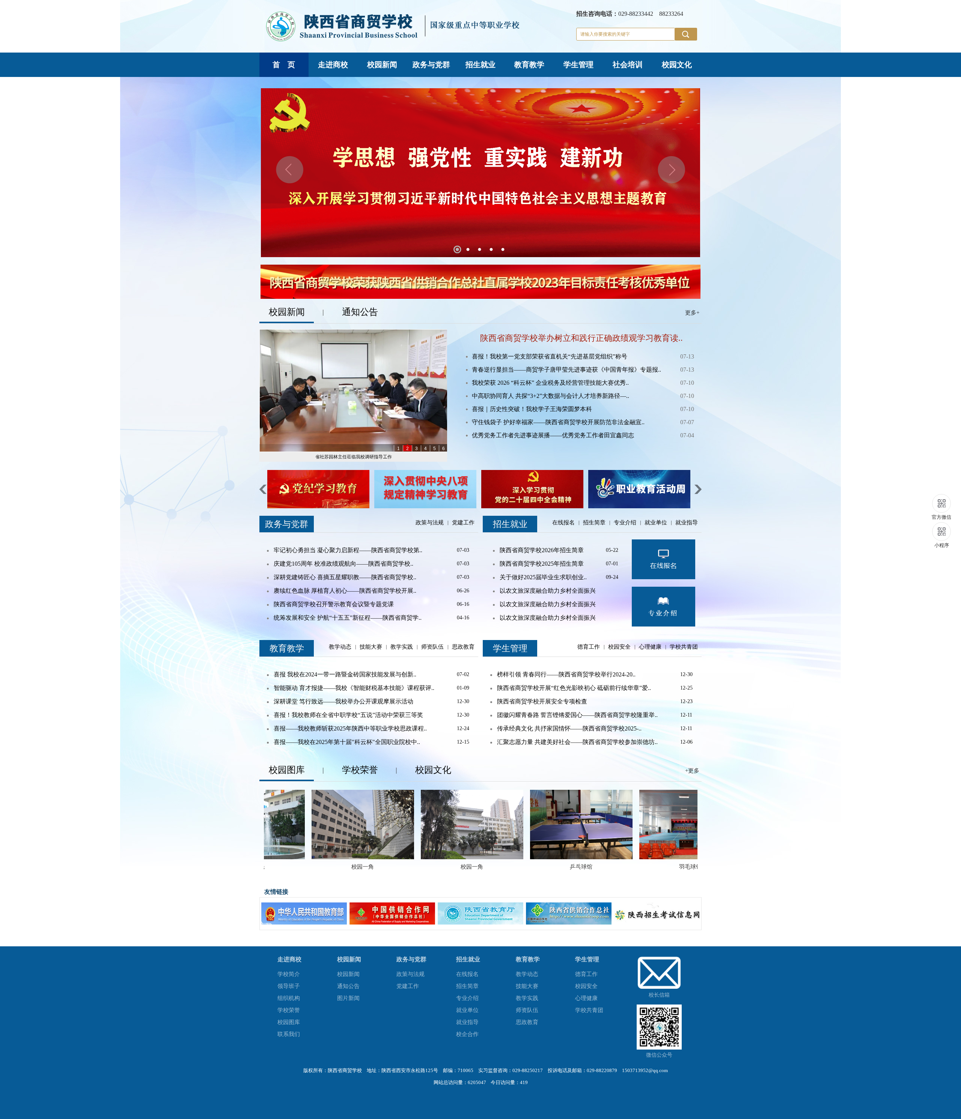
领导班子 (288, 986)
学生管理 (578, 64)
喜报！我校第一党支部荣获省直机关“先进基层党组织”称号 (549, 356)
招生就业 (480, 64)
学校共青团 (684, 647)
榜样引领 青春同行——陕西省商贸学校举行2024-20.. (566, 674)
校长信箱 (659, 995)
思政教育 (463, 647)
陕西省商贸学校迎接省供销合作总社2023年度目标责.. (354, 456)
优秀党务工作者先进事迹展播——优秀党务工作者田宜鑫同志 (553, 435)
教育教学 (529, 64)
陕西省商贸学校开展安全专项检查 (542, 701)
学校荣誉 (288, 1010)
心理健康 (650, 647)
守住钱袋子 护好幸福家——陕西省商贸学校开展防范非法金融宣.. (558, 422)
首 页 (284, 64)
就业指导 (686, 523)
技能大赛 (371, 647)
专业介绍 (625, 523)
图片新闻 (348, 998)
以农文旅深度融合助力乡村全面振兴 (548, 590)
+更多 (692, 771)
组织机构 (288, 998)
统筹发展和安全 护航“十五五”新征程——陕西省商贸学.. (348, 617)
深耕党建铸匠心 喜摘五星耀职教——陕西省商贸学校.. (345, 577)
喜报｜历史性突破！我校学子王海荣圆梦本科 (532, 409)
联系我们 (288, 1034)
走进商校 (333, 64)
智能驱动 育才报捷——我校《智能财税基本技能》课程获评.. (354, 688)
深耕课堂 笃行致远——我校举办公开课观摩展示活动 (343, 701)
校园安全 (619, 647)
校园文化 (677, 64)
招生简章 (594, 523)
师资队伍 (432, 647)
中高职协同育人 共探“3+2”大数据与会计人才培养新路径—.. (550, 396)
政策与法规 (430, 523)
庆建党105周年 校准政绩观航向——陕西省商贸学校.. (343, 563)
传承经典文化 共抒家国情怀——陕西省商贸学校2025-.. (569, 728)
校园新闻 (382, 64)
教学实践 (401, 647)
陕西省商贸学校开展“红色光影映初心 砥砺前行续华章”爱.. (574, 688)
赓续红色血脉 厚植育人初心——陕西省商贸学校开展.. (345, 590)
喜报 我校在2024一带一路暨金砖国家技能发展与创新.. (345, 674)
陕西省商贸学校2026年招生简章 (542, 550)
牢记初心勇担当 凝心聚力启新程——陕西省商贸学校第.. (348, 550)
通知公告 (348, 986)
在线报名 (563, 523)
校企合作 (467, 1034)
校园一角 (281, 867)
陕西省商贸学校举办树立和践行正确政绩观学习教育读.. (581, 338)
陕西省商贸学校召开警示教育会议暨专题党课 (334, 604)
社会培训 (628, 64)
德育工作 (588, 647)
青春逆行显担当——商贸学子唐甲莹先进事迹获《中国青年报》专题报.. (566, 369)
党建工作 (463, 523)
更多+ (692, 313)
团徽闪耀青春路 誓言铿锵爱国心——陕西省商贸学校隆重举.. (577, 715)
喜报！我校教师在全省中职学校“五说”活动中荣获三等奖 (348, 715)
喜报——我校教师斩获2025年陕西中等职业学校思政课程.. (350, 728)
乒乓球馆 (500, 867)
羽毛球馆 (609, 867)
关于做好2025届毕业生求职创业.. (543, 577)
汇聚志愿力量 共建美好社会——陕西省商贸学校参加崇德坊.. (577, 742)
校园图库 (288, 1022)
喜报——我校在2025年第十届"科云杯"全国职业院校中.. (347, 742)
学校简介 (288, 974)
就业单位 (656, 523)
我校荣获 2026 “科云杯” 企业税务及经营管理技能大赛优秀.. (550, 383)
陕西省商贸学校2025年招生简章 (542, 563)
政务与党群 (431, 64)
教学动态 (340, 647)
